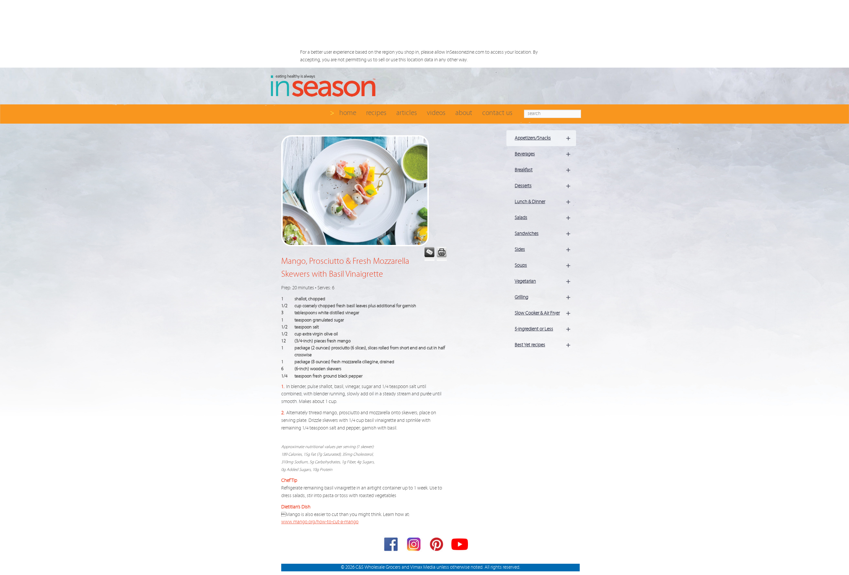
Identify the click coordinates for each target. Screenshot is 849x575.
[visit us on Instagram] (414, 545)
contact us (497, 113)
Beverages (542, 154)
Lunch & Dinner (542, 202)
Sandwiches (542, 233)
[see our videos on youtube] (460, 545)
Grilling (542, 297)
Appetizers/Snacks (542, 138)
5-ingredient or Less (542, 329)
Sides (542, 249)
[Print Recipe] (441, 254)
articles (406, 113)
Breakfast (542, 170)
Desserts (542, 186)
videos (436, 113)
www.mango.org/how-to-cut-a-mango (320, 522)
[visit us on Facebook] (391, 545)
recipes (376, 113)
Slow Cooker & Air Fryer (542, 313)
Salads (542, 217)
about (463, 113)
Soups (542, 265)
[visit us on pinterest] (437, 545)
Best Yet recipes (542, 345)
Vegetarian (542, 281)
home (347, 113)
